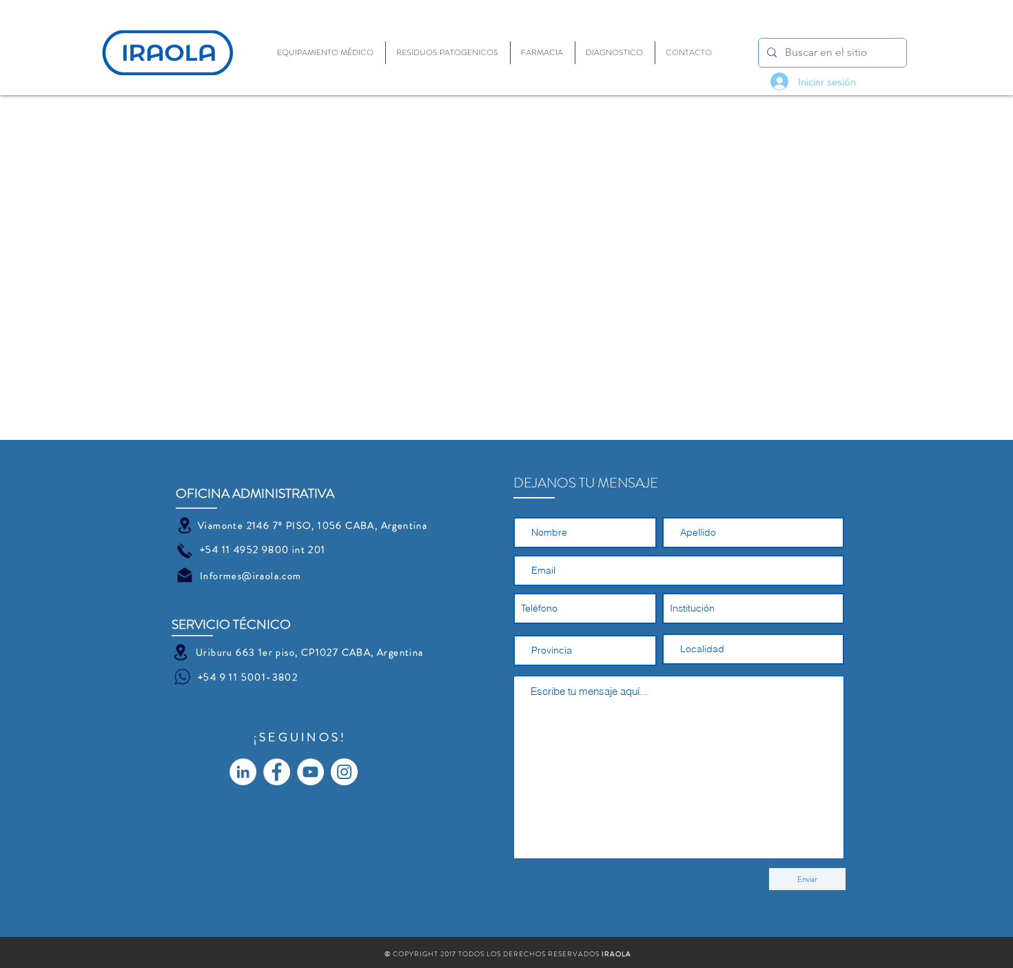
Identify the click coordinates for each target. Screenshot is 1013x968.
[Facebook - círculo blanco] (276, 771)
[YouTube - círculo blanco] (310, 771)
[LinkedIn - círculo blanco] (242, 771)
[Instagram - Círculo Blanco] (344, 771)
